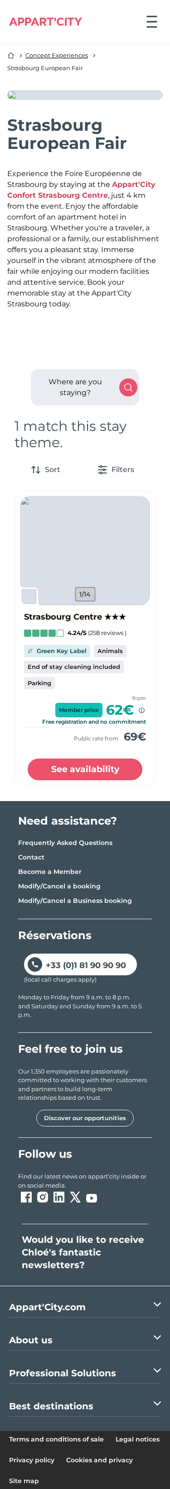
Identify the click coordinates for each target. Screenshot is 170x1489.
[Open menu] (152, 22)
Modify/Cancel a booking (59, 886)
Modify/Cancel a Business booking (75, 901)
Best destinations (51, 1406)
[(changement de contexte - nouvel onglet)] (26, 1197)
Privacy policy (31, 1460)
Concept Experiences (56, 55)
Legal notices (138, 1439)
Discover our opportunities (85, 1118)
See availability (85, 769)
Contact (31, 857)
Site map (24, 1481)
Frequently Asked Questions (65, 843)
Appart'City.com (47, 1307)
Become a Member (50, 872)
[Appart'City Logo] (45, 22)
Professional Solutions (62, 1373)
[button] (85, 550)
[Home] (11, 55)
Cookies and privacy (99, 1460)
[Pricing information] (141, 710)
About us (31, 1340)
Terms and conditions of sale (56, 1439)
